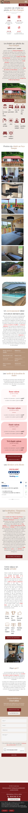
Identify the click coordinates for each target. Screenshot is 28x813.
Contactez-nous (14, 799)
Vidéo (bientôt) (9, 100)
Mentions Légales (6, 788)
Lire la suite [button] (6, 494)
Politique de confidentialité (18, 788)
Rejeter (11, 810)
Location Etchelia (14, 790)
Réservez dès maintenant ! (13, 637)
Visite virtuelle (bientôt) (21, 101)
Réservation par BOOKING (13, 456)
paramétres (24, 806)
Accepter (5, 810)
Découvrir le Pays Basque (14, 556)
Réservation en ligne (14, 709)
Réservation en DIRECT (14, 459)
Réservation (23, 5)
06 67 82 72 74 (14, 713)
